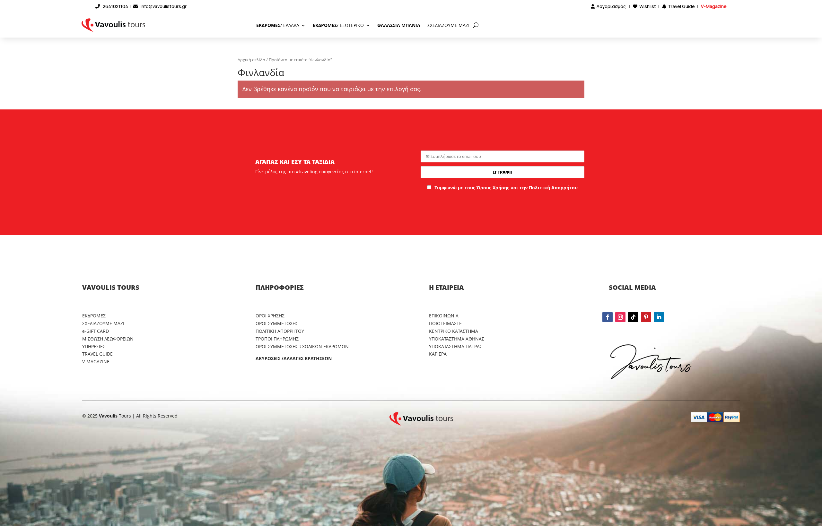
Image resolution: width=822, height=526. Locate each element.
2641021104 (115, 6)
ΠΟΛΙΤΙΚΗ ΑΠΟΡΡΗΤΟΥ (280, 331)
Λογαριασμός (611, 6)
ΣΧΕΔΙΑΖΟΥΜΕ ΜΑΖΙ (448, 25)
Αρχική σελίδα (251, 60)
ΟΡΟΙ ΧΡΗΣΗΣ (270, 316)
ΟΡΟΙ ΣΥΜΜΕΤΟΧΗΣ (277, 323)
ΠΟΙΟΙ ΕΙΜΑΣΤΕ (445, 323)
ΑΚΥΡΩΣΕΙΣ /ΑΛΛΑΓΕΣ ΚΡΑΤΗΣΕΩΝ (294, 358)
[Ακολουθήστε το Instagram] (620, 317)
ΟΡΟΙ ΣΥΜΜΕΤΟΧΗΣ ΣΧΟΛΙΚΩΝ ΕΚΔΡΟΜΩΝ (302, 346)
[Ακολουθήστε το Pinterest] (646, 317)
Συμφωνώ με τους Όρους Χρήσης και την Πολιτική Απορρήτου (506, 188)
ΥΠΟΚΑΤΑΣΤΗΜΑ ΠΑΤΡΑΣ (455, 346)
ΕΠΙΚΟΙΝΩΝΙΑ (444, 316)
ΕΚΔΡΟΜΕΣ (94, 316)
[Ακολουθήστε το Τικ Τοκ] (633, 317)
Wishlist (647, 6)
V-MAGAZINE (95, 361)
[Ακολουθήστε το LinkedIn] (659, 317)
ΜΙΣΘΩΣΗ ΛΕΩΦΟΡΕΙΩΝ (108, 339)
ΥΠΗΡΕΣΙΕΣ (93, 346)
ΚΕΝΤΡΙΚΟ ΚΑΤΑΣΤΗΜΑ (453, 331)
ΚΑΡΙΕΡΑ (438, 354)
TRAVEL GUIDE (97, 354)
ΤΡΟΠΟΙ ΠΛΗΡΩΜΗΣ (277, 339)
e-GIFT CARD (95, 331)
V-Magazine (714, 6)
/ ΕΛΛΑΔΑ (277, 25)
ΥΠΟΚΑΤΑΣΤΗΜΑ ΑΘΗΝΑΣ (456, 339)
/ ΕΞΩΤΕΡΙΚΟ (338, 25)
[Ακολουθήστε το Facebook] (607, 317)
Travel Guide (681, 6)
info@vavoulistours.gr (164, 6)
